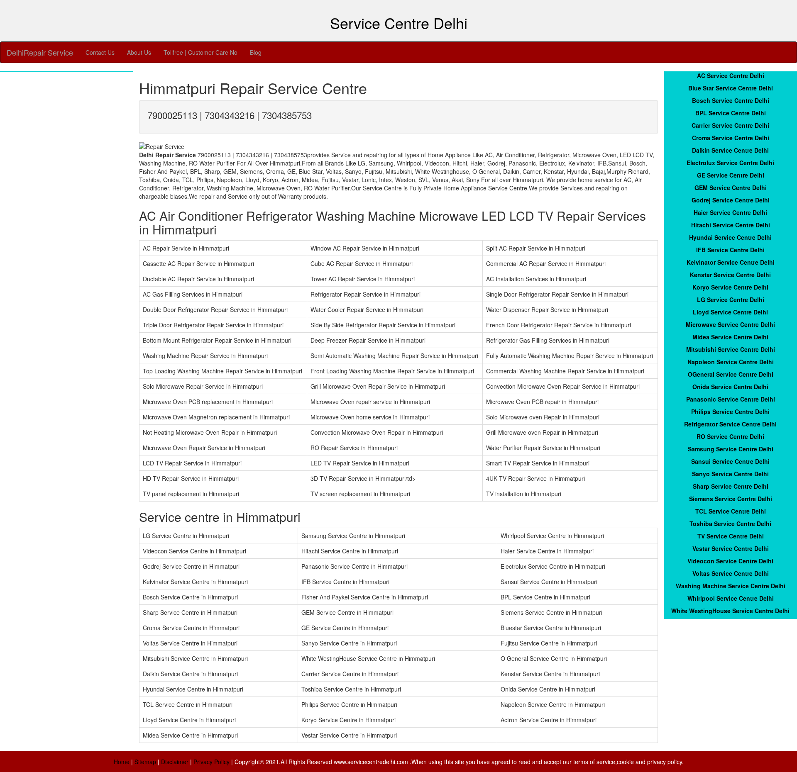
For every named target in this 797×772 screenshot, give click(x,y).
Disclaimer (174, 761)
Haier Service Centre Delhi (730, 212)
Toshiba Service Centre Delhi (730, 523)
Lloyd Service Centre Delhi (730, 312)
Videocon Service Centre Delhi (730, 561)
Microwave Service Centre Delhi (730, 324)
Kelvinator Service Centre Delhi (731, 262)
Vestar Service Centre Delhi (730, 548)
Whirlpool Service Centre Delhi (730, 598)
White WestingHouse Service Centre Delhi (730, 610)
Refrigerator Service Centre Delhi (730, 424)
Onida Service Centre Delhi (730, 386)
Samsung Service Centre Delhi (730, 449)
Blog (256, 52)
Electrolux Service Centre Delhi (730, 162)
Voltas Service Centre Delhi (730, 573)
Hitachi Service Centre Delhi (730, 225)
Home (122, 761)
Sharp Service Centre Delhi (730, 486)
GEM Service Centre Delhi (730, 187)
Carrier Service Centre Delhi (730, 125)
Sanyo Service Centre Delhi (730, 474)
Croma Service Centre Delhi (730, 138)
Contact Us (100, 52)
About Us (139, 52)
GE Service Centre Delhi (730, 175)
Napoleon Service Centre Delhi (730, 362)
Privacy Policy (211, 761)
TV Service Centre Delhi (730, 536)
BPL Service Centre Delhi (730, 113)
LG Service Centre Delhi (730, 299)
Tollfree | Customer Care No (200, 52)
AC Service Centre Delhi (730, 75)
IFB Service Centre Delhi (730, 250)
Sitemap (145, 761)
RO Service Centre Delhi (730, 436)
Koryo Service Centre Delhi (730, 287)
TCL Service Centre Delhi (730, 511)
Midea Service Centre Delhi (730, 337)
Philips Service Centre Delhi (730, 411)
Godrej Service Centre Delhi (731, 200)
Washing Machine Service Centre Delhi (730, 586)
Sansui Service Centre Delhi (730, 461)
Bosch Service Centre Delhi (730, 100)
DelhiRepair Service (40, 52)
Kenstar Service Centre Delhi (730, 274)
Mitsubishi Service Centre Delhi (730, 349)
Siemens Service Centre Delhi (730, 498)
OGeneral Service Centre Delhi (730, 374)
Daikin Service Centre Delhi (730, 150)
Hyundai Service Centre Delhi (730, 237)
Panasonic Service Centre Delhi (730, 399)
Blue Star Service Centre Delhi (730, 88)
